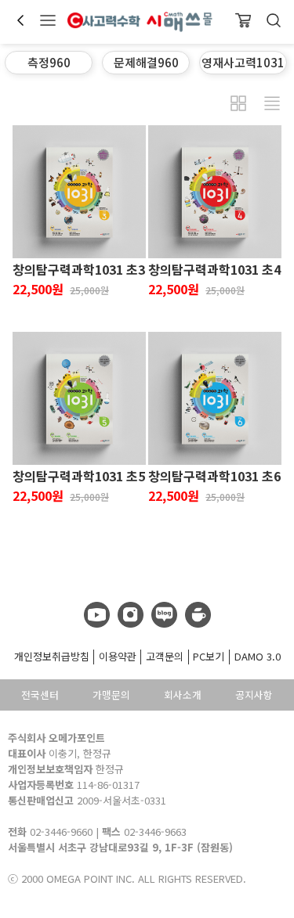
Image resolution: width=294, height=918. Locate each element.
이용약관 (117, 656)
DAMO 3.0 (257, 656)
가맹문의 (111, 694)
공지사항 (254, 694)
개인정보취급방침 (51, 656)
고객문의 (164, 656)
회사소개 (182, 694)
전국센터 (40, 694)
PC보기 (208, 656)
